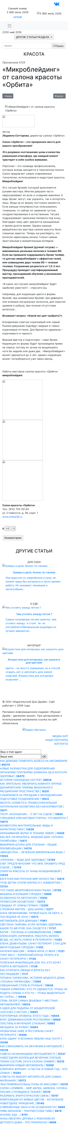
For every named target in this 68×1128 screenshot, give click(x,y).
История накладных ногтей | (26, 779)
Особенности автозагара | (23, 897)
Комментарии (13, 537)
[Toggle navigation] (9, 26)
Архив (17, 17)
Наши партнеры (56, 739)
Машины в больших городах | (26, 894)
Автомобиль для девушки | (23, 920)
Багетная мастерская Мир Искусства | (32, 878)
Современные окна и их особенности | (32, 1107)
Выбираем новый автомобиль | (27, 1065)
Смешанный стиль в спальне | (26, 985)
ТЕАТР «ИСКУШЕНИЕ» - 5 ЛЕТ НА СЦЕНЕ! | (31, 814)
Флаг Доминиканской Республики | (30, 1019)
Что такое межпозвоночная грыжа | (30, 890)
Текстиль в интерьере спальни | (27, 1023)
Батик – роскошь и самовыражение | (30, 932)
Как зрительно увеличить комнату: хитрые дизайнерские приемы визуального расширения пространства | (31, 787)
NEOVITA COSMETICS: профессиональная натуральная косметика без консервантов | (32, 806)
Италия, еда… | (14, 1114)
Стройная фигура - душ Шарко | (26, 909)
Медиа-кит (60, 736)
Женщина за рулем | (19, 1027)
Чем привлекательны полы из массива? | (34, 1084)
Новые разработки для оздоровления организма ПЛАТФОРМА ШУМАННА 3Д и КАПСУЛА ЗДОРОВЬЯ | (33, 772)
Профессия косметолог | (22, 901)
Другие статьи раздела (33, 37)
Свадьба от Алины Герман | (24, 905)
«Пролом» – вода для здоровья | (27, 859)
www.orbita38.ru (12, 516)
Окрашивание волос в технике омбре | (32, 833)
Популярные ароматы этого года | (29, 1015)
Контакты (61, 743)
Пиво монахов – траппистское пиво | (31, 1110)
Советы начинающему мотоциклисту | (32, 1053)
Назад (8, 96)
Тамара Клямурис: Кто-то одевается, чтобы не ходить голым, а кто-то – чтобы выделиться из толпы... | (33, 993)
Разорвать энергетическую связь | (29, 1095)
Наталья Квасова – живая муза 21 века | (32, 951)
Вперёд (59, 96)
